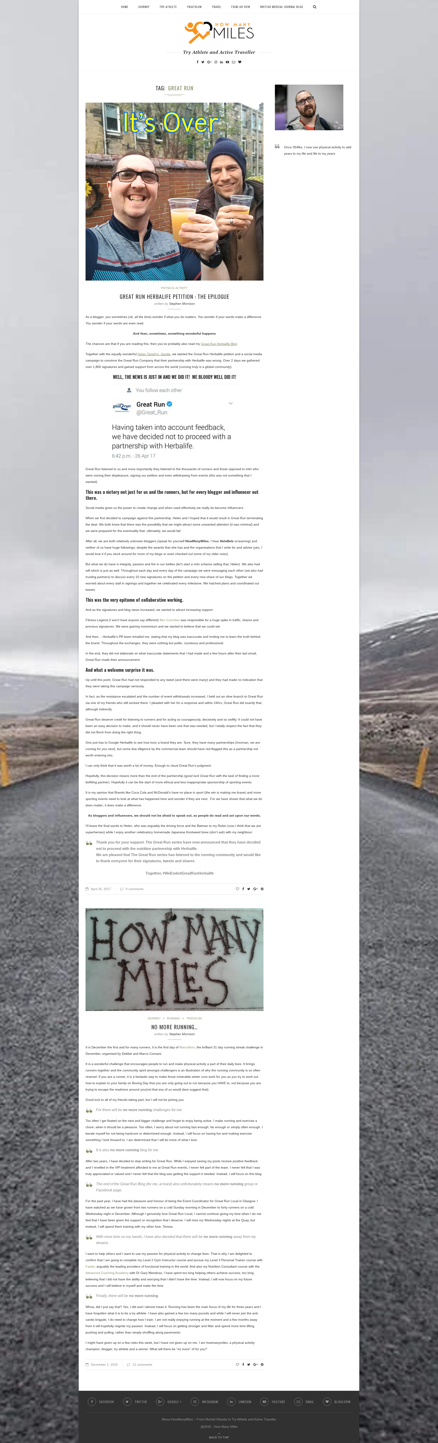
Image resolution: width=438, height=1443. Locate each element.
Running (173, 1018)
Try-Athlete (168, 7)
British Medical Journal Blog (281, 7)
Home (124, 7)
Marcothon (187, 1047)
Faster (90, 1266)
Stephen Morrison (182, 303)
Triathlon (194, 7)
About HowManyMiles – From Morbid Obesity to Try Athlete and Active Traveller (219, 1419)
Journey (143, 7)
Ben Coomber (170, 620)
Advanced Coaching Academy (107, 1273)
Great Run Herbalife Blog (219, 344)
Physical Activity (174, 288)
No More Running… (174, 1027)
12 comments (142, 1364)
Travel (216, 7)
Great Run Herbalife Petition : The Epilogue (174, 296)
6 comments (134, 889)
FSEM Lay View (240, 7)
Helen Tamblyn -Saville (154, 354)
